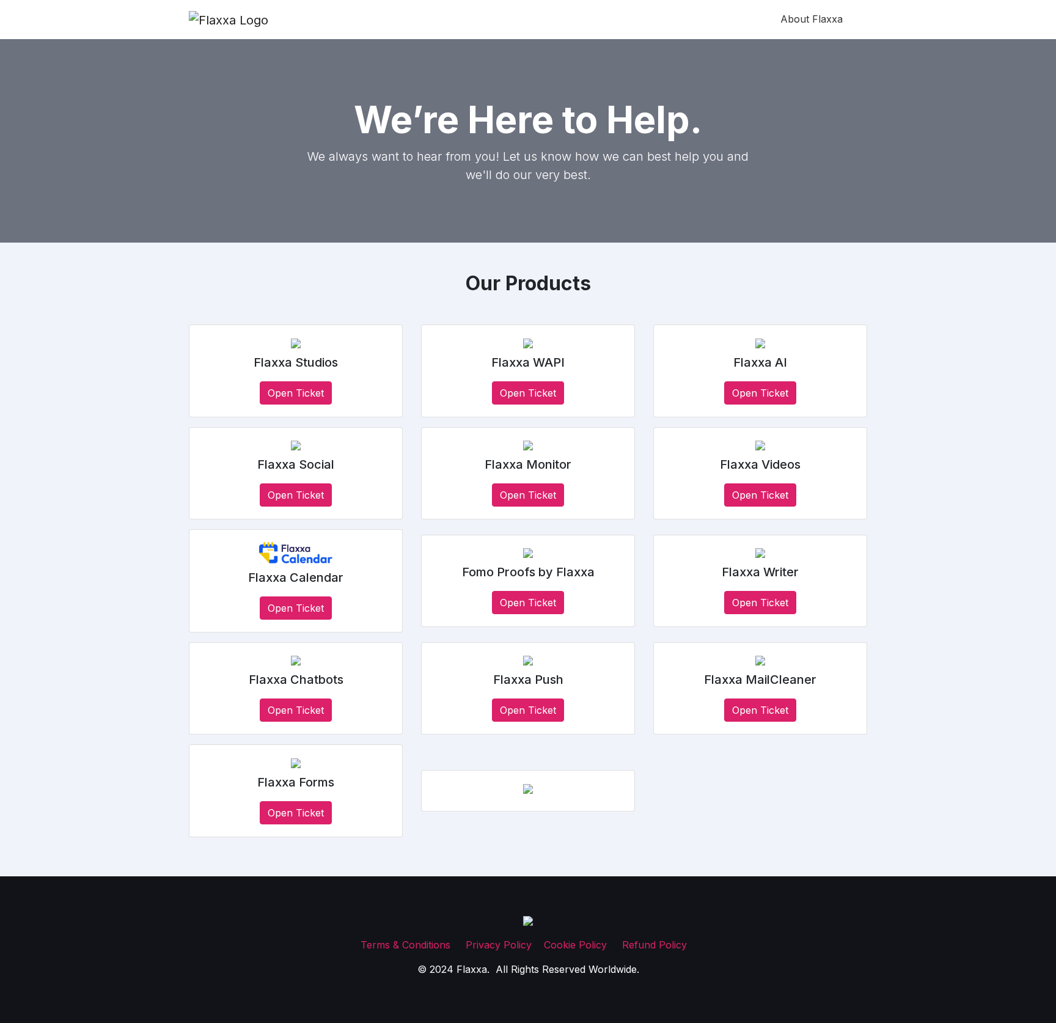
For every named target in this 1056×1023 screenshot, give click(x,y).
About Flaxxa (811, 19)
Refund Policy (654, 945)
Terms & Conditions (407, 945)
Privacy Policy (499, 945)
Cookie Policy (577, 945)
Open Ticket (296, 393)
